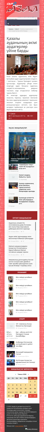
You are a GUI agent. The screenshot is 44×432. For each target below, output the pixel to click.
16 (35, 389)
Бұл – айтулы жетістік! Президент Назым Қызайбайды (24, 334)
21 (25, 392)
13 (21, 389)
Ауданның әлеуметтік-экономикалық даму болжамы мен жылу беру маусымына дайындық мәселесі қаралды (20, 226)
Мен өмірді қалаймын (24, 277)
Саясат (13, 113)
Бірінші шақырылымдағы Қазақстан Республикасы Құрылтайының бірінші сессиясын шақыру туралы (18, 249)
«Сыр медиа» (19, 426)
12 (17, 389)
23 (35, 392)
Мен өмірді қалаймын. (24, 285)
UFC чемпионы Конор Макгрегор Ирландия (24, 325)
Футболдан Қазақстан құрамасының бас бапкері (25, 361)
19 (17, 392)
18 (13, 392)
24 (9, 396)
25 (13, 396)
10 (9, 389)
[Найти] (35, 18)
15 (30, 389)
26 (17, 396)
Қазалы (22, 10)
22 (30, 392)
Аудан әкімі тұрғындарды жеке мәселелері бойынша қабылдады (21, 237)
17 (9, 392)
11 (13, 389)
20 (21, 392)
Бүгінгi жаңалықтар (22, 218)
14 (25, 389)
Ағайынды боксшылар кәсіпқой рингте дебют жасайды (24, 344)
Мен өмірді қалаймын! (24, 302)
